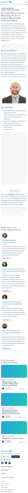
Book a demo (6, 456)
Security (3, 481)
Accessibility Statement (6, 491)
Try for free (15, 456)
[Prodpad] (6, 2)
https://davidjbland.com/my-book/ (16, 76)
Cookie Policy (4, 487)
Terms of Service (5, 483)
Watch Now (6, 258)
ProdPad (3, 198)
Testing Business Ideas (17, 56)
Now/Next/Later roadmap (11, 30)
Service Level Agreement (7, 489)
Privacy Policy (4, 485)
